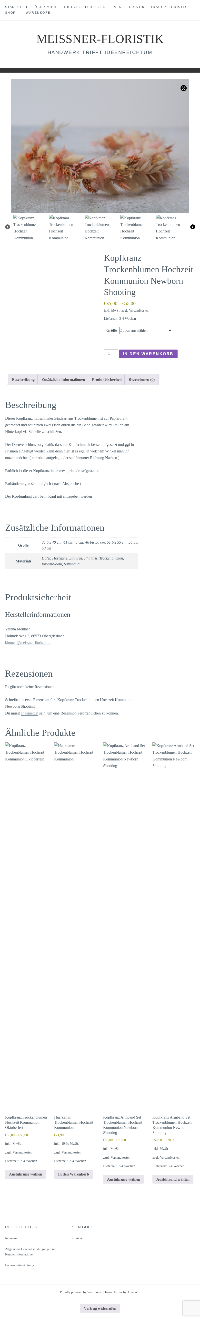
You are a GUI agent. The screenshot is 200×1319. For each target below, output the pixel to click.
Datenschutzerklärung (19, 1265)
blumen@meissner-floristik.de (28, 642)
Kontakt (76, 1238)
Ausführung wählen (25, 1174)
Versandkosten (139, 310)
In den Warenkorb (148, 354)
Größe (111, 330)
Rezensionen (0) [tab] (142, 379)
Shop (10, 12)
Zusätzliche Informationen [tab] (63, 379)
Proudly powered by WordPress (80, 1292)
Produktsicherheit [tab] (107, 379)
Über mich (46, 7)
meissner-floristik (100, 39)
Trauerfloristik (169, 7)
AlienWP (133, 1292)
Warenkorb (38, 12)
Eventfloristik (128, 7)
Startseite (17, 7)
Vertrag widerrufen (100, 1308)
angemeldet (29, 713)
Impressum (12, 1238)
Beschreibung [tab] (23, 379)
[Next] (192, 226)
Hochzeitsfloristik (84, 7)
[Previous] (7, 226)
